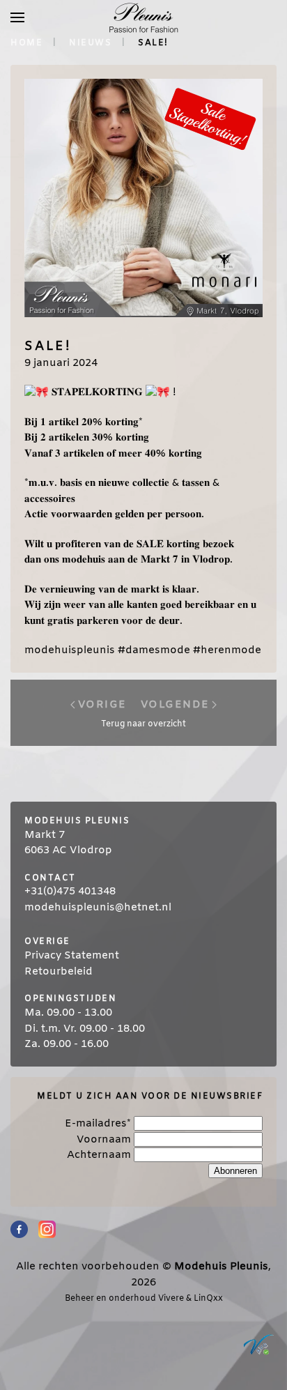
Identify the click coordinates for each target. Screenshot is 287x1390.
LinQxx (208, 1298)
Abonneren (235, 1171)
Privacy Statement (71, 956)
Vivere (171, 1298)
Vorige (102, 705)
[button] (17, 17)
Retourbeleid (58, 972)
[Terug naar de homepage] (143, 17)
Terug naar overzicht (143, 724)
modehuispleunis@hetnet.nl (97, 908)
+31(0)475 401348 (70, 892)
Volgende (175, 705)
